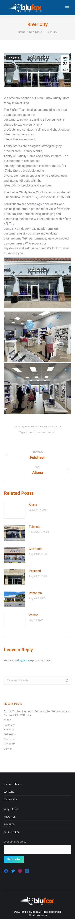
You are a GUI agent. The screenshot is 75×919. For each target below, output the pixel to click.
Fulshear (34, 527)
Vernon (33, 615)
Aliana (33, 504)
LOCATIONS (10, 799)
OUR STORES (11, 832)
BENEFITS (9, 824)
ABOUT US (10, 816)
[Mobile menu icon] (67, 8)
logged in (23, 660)
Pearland (35, 571)
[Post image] (14, 511)
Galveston (35, 549)
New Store (13, 57)
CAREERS (9, 791)
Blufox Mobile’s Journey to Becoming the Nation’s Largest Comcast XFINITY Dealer (37, 713)
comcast (41, 432)
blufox (31, 432)
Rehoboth (35, 593)
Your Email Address (15, 841)
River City (9, 724)
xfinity (51, 432)
